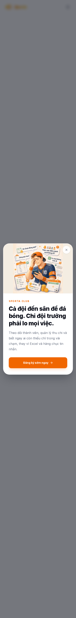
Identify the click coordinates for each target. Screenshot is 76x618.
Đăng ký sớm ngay (35, 362)
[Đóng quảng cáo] (66, 250)
